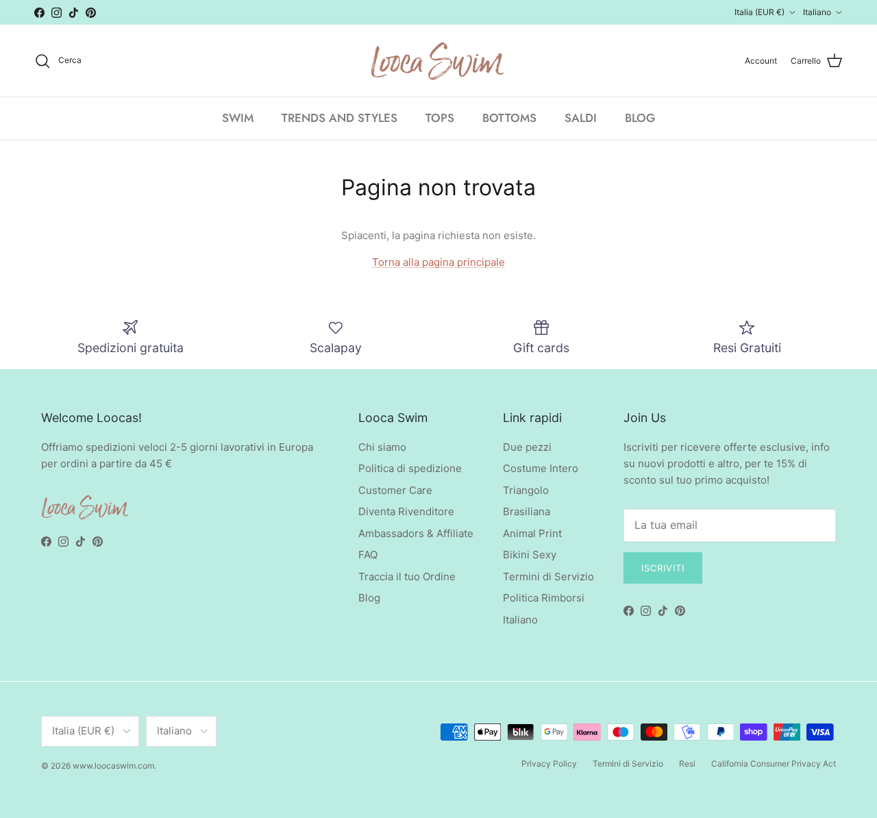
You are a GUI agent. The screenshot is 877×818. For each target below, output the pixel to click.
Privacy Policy (549, 763)
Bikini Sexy (529, 554)
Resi (687, 763)
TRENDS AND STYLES (339, 118)
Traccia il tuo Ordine (407, 576)
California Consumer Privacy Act (773, 763)
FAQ (368, 554)
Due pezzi (527, 447)
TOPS (439, 118)
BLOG (640, 118)
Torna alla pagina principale (438, 262)
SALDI (581, 118)
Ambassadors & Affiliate (415, 533)
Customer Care (395, 490)
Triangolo (526, 490)
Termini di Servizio (548, 576)
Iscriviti (662, 567)
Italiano (520, 619)
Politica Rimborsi (543, 597)
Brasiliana (526, 511)
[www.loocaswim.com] (438, 60)
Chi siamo (382, 447)
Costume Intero (540, 468)
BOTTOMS (509, 118)
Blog (369, 597)
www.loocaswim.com (113, 765)
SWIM (238, 118)
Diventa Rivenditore (406, 511)
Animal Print (532, 533)
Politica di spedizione (410, 468)
